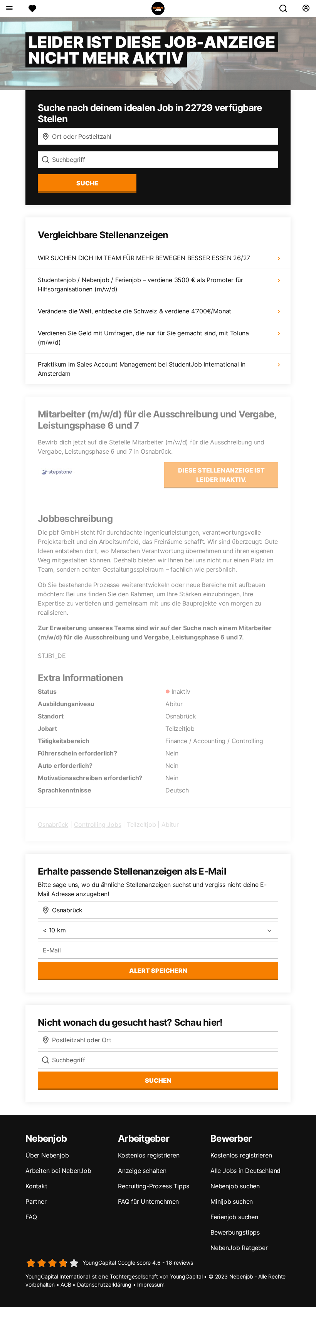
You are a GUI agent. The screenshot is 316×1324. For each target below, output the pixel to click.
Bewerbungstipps (235, 1232)
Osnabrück (53, 824)
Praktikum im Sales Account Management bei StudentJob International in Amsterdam (141, 368)
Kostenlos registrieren (149, 1155)
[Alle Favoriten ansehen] (32, 8)
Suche (87, 183)
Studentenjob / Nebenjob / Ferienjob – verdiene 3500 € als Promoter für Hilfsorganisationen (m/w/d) (140, 284)
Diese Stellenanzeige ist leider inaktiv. (221, 474)
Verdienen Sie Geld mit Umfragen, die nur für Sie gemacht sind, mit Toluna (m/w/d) (143, 337)
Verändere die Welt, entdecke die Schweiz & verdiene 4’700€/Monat (134, 311)
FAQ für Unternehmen (148, 1201)
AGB (66, 1284)
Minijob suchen (231, 1201)
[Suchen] (286, 8)
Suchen (158, 1080)
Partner (36, 1201)
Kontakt (36, 1186)
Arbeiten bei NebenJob (58, 1170)
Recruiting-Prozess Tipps (153, 1186)
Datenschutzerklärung (104, 1284)
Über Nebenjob (47, 1155)
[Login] (305, 8)
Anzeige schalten (142, 1170)
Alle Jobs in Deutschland (245, 1170)
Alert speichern (158, 970)
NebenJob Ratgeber (239, 1248)
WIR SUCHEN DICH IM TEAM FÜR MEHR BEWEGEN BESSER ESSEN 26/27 (144, 258)
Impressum (150, 1284)
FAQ (31, 1217)
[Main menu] (9, 8)
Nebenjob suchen (235, 1186)
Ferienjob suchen (234, 1217)
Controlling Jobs (97, 824)
